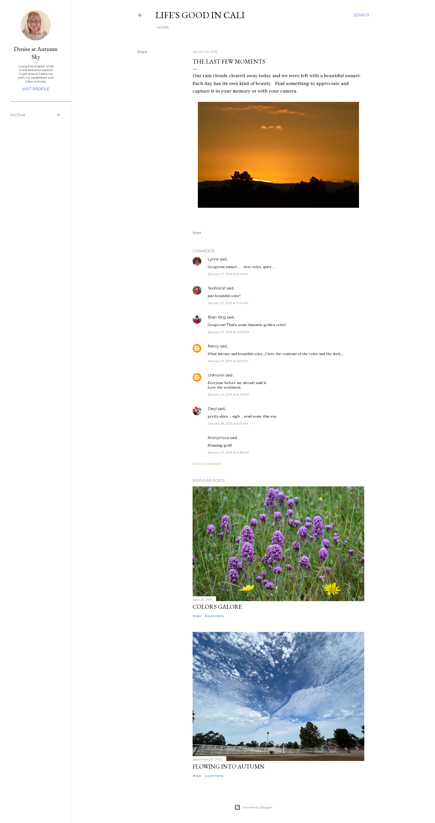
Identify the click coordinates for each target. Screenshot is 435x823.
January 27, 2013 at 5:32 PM (228, 361)
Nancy (213, 346)
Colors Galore (217, 606)
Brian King (217, 317)
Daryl (212, 408)
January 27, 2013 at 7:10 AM (228, 303)
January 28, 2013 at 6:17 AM (228, 423)
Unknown (216, 375)
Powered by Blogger (257, 807)
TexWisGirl (217, 288)
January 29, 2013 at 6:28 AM (228, 452)
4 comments (214, 776)
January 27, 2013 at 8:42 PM (228, 394)
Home (163, 27)
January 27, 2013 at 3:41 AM (228, 274)
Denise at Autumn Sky (36, 53)
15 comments (214, 616)
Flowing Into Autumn (229, 766)
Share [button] (142, 52)
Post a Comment (207, 464)
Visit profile (35, 89)
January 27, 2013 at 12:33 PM (228, 332)
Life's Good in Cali (200, 15)
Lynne (213, 259)
